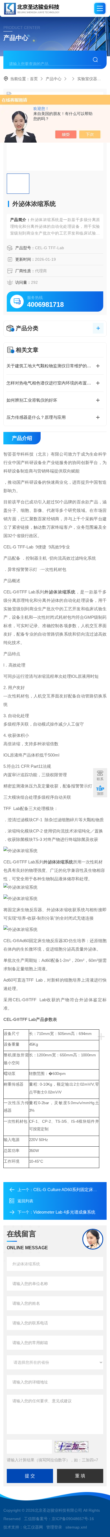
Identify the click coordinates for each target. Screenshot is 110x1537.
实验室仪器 (87, 78)
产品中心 (53, 78)
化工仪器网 (33, 1527)
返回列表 (25, 1201)
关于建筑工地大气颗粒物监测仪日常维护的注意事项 (55, 365)
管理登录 (54, 1527)
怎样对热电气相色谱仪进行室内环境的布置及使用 (53, 383)
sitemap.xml (76, 1527)
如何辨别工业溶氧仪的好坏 (31, 400)
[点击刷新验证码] (72, 1446)
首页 (34, 78)
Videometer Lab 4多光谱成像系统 (64, 1212)
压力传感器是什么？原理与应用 (36, 417)
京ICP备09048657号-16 (73, 1518)
